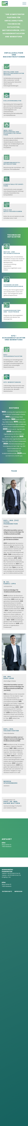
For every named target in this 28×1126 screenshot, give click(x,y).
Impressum (18, 891)
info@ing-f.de (6, 877)
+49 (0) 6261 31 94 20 (13, 873)
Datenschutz (7, 891)
